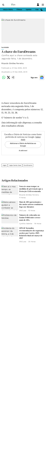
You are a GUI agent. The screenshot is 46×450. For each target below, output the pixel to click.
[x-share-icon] (8, 79)
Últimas (19, 9)
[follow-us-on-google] (42, 77)
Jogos (4, 165)
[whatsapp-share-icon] (4, 79)
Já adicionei (23, 150)
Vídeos (37, 9)
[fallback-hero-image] (9, 190)
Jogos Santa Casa (15, 165)
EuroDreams (28, 165)
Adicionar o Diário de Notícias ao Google (23, 144)
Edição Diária (8, 9)
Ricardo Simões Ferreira (12, 63)
